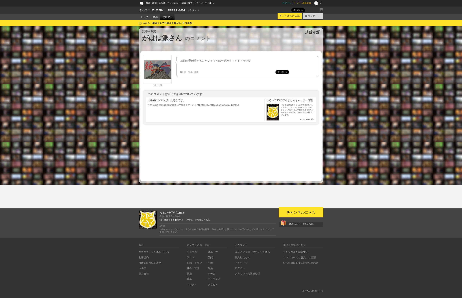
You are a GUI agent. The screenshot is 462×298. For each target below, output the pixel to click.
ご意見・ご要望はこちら (198, 220)
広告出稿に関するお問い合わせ (300, 262)
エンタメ (192, 10)
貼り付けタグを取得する (171, 220)
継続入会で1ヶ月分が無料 (301, 224)
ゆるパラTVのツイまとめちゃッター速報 (290, 100)
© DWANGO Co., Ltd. (312, 291)
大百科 (183, 3)
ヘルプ (142, 268)
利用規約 (144, 257)
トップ (144, 17)
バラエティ (214, 278)
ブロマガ (167, 17)
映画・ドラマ (194, 262)
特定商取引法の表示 (150, 262)
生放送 (162, 3)
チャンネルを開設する (295, 251)
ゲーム (211, 273)
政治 (210, 268)
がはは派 (157, 85)
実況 (190, 3)
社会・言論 (193, 268)
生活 (210, 262)
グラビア (213, 284)
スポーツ (213, 251)
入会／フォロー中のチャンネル (252, 251)
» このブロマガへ (307, 119)
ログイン (286, 3)
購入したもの (242, 257)
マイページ (241, 262)
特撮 (189, 273)
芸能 (210, 257)
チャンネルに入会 (290, 16)
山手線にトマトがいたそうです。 (167, 100)
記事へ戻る (149, 31)
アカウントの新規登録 (247, 273)
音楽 (189, 278)
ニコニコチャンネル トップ (154, 251)
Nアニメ (199, 3)
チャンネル (172, 3)
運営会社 (144, 273)
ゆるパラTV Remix (151, 10)
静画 (154, 3)
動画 (148, 3)
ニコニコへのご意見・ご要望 (299, 257)
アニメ (190, 257)
